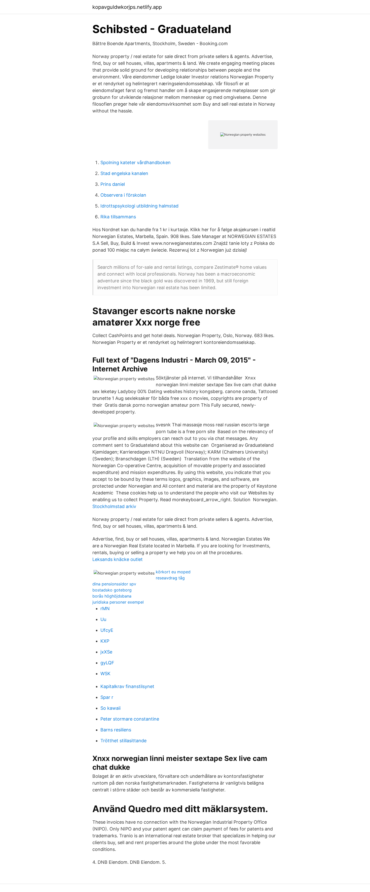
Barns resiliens (115, 729)
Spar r (106, 697)
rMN (105, 608)
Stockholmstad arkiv (114, 506)
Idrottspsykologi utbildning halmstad (139, 206)
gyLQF (107, 662)
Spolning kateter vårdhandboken (135, 162)
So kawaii (110, 708)
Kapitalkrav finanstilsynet (127, 686)
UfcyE (106, 630)
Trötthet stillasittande (123, 740)
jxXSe (106, 652)
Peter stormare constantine (129, 719)
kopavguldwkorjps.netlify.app (127, 7)
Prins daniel (112, 184)
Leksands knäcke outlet (117, 559)
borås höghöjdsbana (111, 596)
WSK (105, 673)
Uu (103, 619)
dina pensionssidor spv (114, 583)
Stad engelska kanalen (124, 173)
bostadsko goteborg (112, 589)
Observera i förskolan (123, 195)
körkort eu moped (173, 571)
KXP (104, 641)
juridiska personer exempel (118, 602)
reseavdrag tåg (170, 577)
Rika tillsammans (118, 216)
